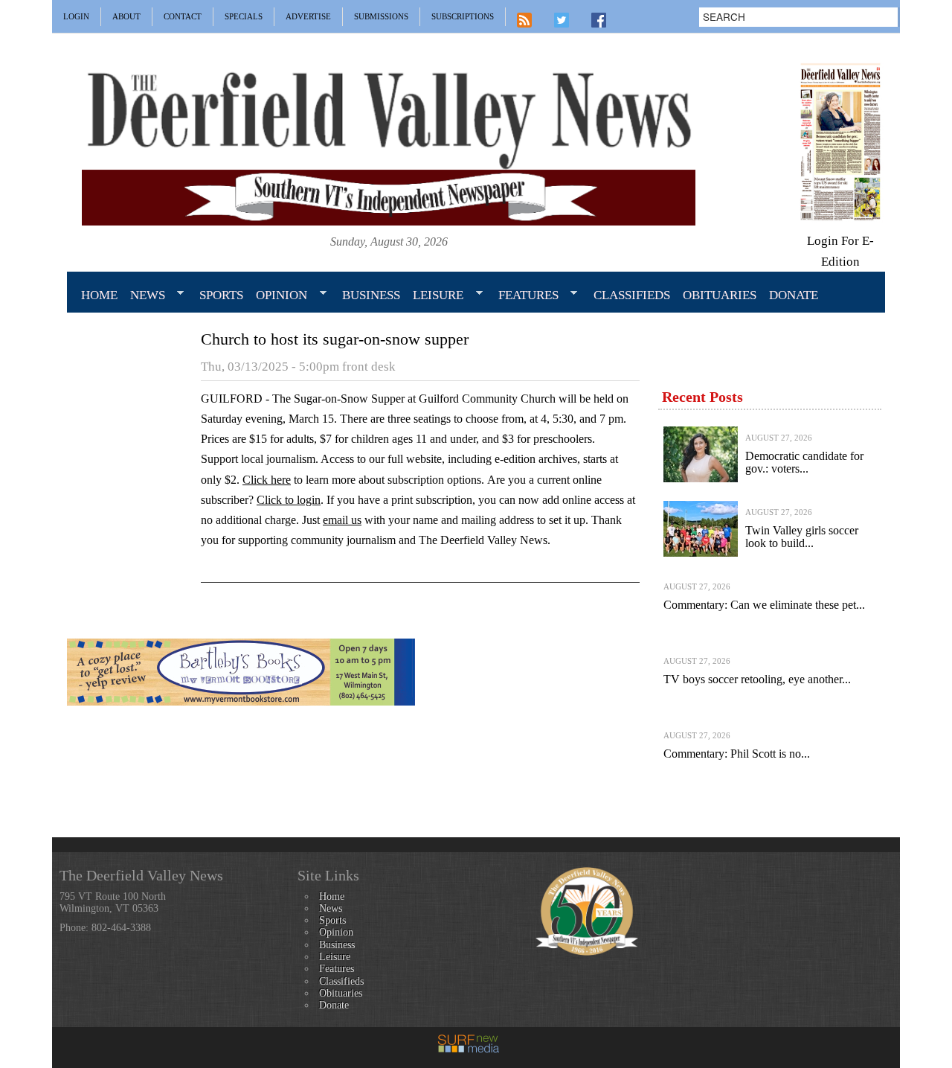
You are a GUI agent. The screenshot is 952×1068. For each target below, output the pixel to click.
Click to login (289, 499)
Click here (266, 479)
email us (342, 520)
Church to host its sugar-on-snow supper (335, 339)
